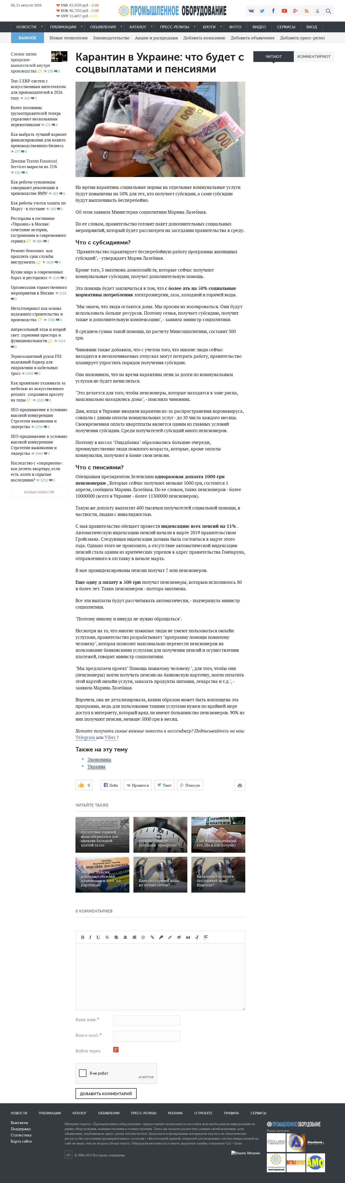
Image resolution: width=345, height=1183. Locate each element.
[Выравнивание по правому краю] (134, 937)
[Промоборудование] (276, 1171)
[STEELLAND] (276, 1151)
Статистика (21, 1135)
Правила (231, 1113)
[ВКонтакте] (251, 10)
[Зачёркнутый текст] (107, 937)
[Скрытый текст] (179, 937)
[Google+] (295, 10)
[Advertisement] (293, 151)
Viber (111, 737)
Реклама (175, 1113)
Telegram (85, 737)
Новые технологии (69, 38)
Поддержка (21, 1128)
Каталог (138, 27)
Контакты (19, 1122)
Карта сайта (21, 1141)
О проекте (203, 1113)
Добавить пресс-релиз (302, 38)
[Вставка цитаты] (188, 937)
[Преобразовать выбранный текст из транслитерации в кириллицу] (197, 937)
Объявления (103, 27)
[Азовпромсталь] (296, 1151)
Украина (97, 766)
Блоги (209, 27)
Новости (26, 27)
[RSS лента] (306, 10)
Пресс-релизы (174, 27)
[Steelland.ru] (315, 1151)
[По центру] (125, 937)
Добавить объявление (253, 38)
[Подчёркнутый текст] (98, 937)
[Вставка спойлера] (206, 937)
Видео (259, 27)
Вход (311, 27)
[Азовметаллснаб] (315, 1171)
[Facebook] (273, 10)
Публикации (63, 27)
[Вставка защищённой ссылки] (161, 937)
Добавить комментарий (106, 1094)
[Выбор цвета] (170, 937)
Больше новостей (39, 492)
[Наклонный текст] (90, 937)
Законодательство (111, 38)
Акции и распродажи (156, 38)
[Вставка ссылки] (152, 937)
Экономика (99, 759)
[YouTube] (284, 10)
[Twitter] (262, 10)
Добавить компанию (204, 38)
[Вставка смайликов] (143, 937)
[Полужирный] (82, 937)
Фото (235, 27)
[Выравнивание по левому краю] (116, 937)
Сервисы (286, 27)
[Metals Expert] (296, 1171)
